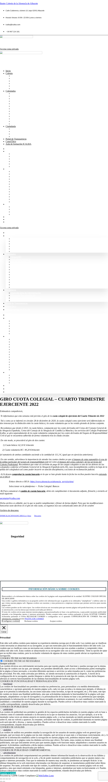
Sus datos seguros (22, 542)
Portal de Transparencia (16, 139)
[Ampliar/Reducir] (1, 778)
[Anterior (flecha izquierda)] (1, 781)
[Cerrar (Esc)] (9, 778)
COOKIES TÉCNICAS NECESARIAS (21, 661)
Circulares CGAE (20, 119)
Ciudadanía (11, 126)
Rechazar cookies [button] (31, 621)
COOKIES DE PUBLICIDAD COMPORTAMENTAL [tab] (25, 750)
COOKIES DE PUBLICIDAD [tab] (14, 706)
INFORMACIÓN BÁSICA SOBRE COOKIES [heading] (54, 589)
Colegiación (17, 86)
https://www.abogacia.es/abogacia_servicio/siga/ (52, 481)
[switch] (1, 684)
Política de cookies (22, 551)
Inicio (8, 71)
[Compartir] (7, 778)
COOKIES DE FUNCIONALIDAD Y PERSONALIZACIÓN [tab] (28, 681)
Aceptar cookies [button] (56, 621)
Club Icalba (17, 124)
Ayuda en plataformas (22, 98)
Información (17, 78)
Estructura (16, 83)
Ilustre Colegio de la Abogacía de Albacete (19, 3)
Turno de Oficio (18, 106)
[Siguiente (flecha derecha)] (4, 781)
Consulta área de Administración (27, 129)
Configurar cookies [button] (10, 621)
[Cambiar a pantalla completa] (4, 778)
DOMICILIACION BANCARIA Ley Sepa (15, 516)
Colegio (9, 73)
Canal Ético (11, 141)
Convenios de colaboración (25, 101)
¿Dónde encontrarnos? (13, 562)
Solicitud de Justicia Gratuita (25, 136)
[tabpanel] (54, 672)
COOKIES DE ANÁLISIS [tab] (12, 727)
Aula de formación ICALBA (18, 144)
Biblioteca (16, 103)
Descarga (37, 516)
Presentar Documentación (24, 131)
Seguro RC (16, 93)
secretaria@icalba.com (10, 498)
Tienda (14, 121)
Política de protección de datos (28, 546)
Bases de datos (19, 108)
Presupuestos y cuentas (23, 111)
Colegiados (11, 91)
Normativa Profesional (22, 88)
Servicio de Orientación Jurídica (27, 134)
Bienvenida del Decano (23, 76)
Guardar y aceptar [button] (8, 773)
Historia (15, 81)
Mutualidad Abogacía (21, 96)
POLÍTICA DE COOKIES (34, 619)
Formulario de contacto (13, 567)
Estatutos (16, 114)
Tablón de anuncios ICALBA (25, 116)
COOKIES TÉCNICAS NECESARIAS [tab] (18, 658)
